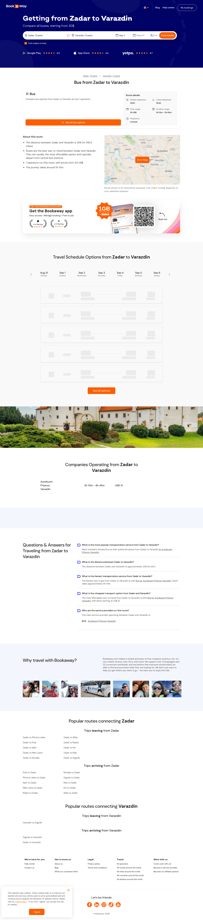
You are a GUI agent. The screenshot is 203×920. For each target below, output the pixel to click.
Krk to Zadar (70, 787)
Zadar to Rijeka (71, 742)
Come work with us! (162, 864)
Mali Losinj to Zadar (32, 787)
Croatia (93, 76)
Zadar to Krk (70, 747)
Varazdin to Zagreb (32, 822)
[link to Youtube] (118, 904)
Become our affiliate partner (166, 871)
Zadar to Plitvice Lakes (34, 737)
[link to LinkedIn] (96, 904)
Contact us (29, 867)
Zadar (86, 76)
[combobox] (45, 35)
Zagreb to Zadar (72, 777)
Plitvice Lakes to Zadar (34, 777)
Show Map (142, 159)
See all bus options (75, 122)
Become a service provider (165, 867)
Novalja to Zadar (72, 772)
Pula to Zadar (29, 772)
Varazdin (107, 76)
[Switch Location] (68, 35)
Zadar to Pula (29, 742)
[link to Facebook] (89, 904)
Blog (56, 867)
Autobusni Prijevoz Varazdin (46, 485)
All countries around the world (130, 875)
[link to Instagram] (103, 904)
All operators (122, 864)
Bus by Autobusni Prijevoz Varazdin (153, 580)
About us (59, 864)
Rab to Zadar (70, 782)
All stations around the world (129, 879)
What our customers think (66, 871)
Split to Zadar (29, 782)
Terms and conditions (97, 867)
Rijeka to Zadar (30, 792)
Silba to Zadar (71, 792)
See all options (101, 390)
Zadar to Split (29, 747)
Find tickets (167, 35)
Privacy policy (94, 864)
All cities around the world (128, 871)
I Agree (36, 911)
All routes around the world (129, 867)
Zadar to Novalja (31, 757)
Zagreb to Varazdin (32, 837)
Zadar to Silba (71, 737)
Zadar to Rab (70, 752)
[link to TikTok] (111, 904)
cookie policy (21, 901)
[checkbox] (25, 43)
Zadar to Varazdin (32, 842)
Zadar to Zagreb (72, 757)
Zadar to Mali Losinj (32, 752)
